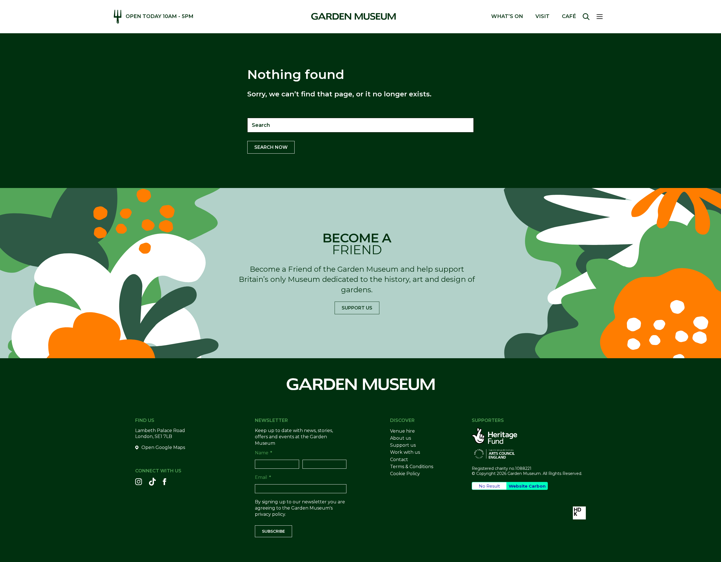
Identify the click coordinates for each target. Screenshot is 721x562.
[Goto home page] (353, 16)
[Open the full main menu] (602, 16)
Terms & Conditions (411, 466)
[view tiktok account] (152, 482)
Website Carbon (527, 486)
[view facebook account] (164, 481)
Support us (357, 308)
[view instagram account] (138, 481)
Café (569, 16)
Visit (542, 16)
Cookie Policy (405, 473)
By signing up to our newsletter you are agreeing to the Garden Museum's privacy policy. (300, 508)
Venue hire (402, 431)
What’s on (507, 16)
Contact (399, 459)
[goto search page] (586, 16)
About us (400, 438)
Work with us (405, 452)
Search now (271, 147)
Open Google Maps (163, 447)
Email (263, 477)
